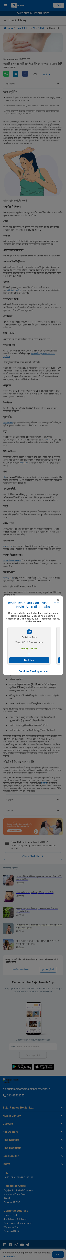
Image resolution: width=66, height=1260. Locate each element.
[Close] (58, 600)
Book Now (29, 660)
